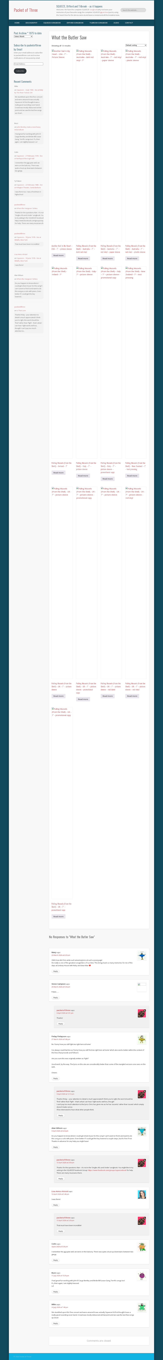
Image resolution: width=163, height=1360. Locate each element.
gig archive (104, 12)
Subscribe (20, 71)
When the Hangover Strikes (27, 208)
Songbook (93, 9)
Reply (55, 971)
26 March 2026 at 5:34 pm (61, 987)
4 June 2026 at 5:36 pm (60, 1247)
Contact (129, 23)
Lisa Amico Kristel (60, 1191)
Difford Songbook (75, 23)
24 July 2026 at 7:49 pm (60, 1307)
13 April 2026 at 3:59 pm (65, 1163)
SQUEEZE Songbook (52, 23)
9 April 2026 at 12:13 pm (65, 1094)
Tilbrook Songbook (98, 23)
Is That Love (21, 310)
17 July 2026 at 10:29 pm (60, 1276)
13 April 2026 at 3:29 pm (65, 1220)
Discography (31, 23)
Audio (116, 23)
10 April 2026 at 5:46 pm (60, 1194)
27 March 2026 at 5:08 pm (61, 1039)
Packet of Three (26, 10)
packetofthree (63, 1010)
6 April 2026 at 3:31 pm (65, 1013)
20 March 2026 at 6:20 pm (61, 955)
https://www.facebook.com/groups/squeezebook (107, 1170)
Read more (58, 255)
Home (17, 23)
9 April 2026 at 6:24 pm (60, 1131)
